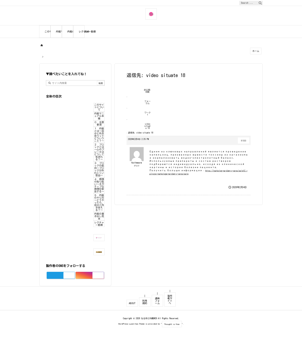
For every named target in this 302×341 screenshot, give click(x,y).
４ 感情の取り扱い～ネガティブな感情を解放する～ (99, 185)
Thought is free (171, 324)
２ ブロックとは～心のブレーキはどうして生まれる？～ (99, 152)
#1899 (243, 141)
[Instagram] (98, 275)
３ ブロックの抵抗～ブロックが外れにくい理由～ (99, 169)
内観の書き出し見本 (99, 216)
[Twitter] (69, 275)
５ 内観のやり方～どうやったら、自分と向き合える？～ (99, 202)
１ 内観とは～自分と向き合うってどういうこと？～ (99, 134)
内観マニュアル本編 (99, 116)
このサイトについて (99, 107)
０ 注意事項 (99, 123)
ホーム (255, 51)
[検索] (260, 3)
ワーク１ (147, 113)
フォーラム (147, 102)
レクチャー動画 (99, 223)
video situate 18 (147, 126)
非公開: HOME (147, 91)
